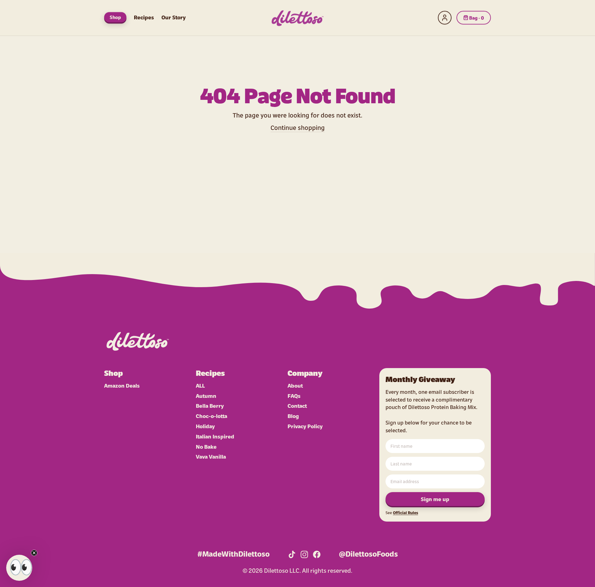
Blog (293, 415)
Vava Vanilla (211, 456)
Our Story (173, 17)
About (295, 385)
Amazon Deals (122, 385)
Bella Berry (210, 405)
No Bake (206, 446)
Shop (115, 17)
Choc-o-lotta (211, 415)
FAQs (294, 395)
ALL (200, 385)
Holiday (205, 426)
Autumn (206, 395)
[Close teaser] (34, 553)
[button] (19, 568)
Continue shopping (298, 127)
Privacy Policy (305, 426)
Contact (297, 405)
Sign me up (435, 499)
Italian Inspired (215, 436)
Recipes (144, 17)
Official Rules (405, 512)
